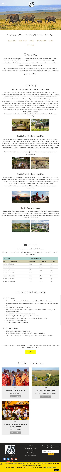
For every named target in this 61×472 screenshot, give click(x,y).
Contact (30, 445)
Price (32, 41)
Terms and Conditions (30, 455)
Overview (12, 41)
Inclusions (41, 41)
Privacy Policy (30, 452)
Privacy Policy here (51, 467)
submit (51, 454)
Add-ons (30, 45)
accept (57, 470)
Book (51, 41)
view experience (15, 396)
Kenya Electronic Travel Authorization (30, 449)
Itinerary (23, 41)
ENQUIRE (30, 352)
